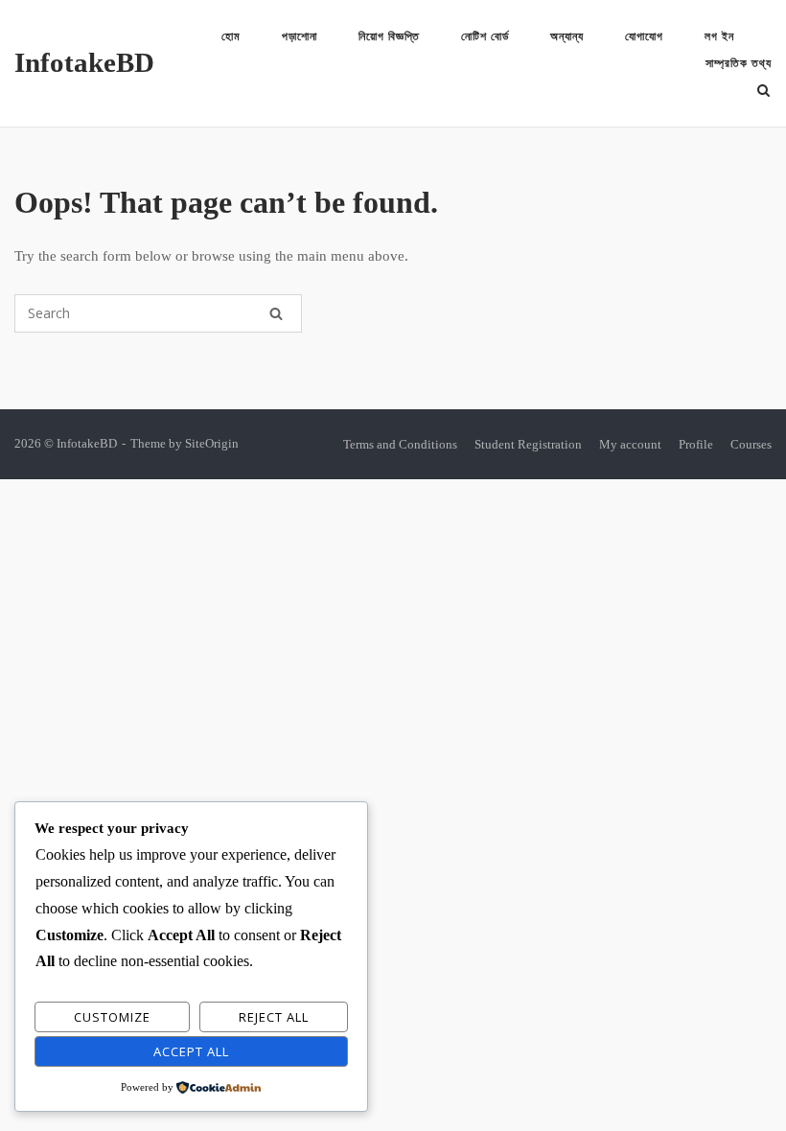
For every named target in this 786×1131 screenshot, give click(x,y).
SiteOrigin (212, 443)
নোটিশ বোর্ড (485, 36)
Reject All (274, 1017)
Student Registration (528, 444)
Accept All (191, 1051)
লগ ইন (719, 36)
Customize (112, 1017)
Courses (751, 444)
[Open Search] (763, 92)
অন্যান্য (567, 36)
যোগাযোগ (644, 36)
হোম (231, 36)
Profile (696, 444)
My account (630, 444)
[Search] (276, 313)
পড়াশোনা (299, 36)
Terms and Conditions (400, 444)
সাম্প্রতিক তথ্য (738, 63)
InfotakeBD (84, 62)
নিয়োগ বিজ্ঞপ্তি (389, 36)
